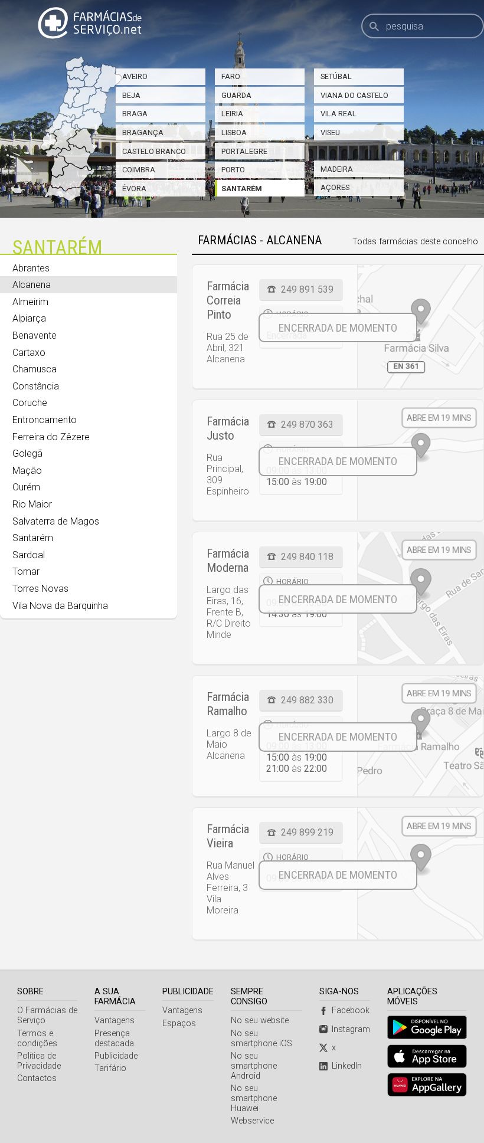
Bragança (142, 132)
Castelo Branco (154, 151)
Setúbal (336, 76)
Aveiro (135, 76)
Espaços (179, 1023)
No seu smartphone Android (254, 1066)
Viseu (330, 132)
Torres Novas (40, 588)
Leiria (232, 113)
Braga (135, 113)
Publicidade (116, 1056)
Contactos (37, 1078)
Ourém (26, 487)
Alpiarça (29, 318)
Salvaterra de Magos (55, 521)
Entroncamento (44, 419)
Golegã (27, 453)
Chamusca (34, 369)
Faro (230, 76)
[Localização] (420, 326)
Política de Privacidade (39, 1061)
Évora (134, 188)
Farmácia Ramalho (228, 704)
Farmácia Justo (228, 428)
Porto (233, 169)
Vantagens (114, 1021)
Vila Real (339, 113)
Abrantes (31, 268)
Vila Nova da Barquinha (60, 605)
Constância (35, 386)
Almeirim (30, 301)
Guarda (236, 95)
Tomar (26, 571)
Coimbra (138, 169)
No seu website (260, 1021)
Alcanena (31, 284)
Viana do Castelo (354, 95)
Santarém (241, 188)
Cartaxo (28, 352)
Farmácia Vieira (228, 836)
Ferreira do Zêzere (51, 437)
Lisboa (234, 132)
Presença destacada (114, 1039)
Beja (131, 95)
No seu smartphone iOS (261, 1039)
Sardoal (28, 555)
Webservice (252, 1121)
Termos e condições (37, 1039)
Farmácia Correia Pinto (228, 300)
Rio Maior (32, 504)
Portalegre (244, 151)
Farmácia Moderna (228, 560)
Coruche (29, 402)
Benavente (34, 335)
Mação (27, 470)
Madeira (337, 169)
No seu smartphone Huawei (254, 1098)
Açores (335, 187)
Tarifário (110, 1068)
